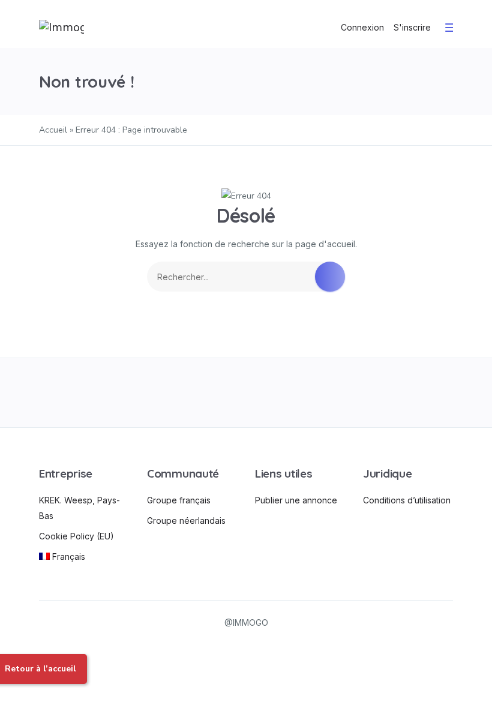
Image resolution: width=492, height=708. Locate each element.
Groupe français (179, 500)
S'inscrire (412, 27)
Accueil (53, 130)
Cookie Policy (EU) (76, 536)
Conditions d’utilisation (407, 500)
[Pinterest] (329, 392)
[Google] (246, 392)
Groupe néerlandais (186, 520)
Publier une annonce (296, 500)
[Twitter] (162, 392)
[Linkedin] (412, 392)
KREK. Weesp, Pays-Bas (79, 508)
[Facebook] (79, 392)
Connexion (362, 27)
